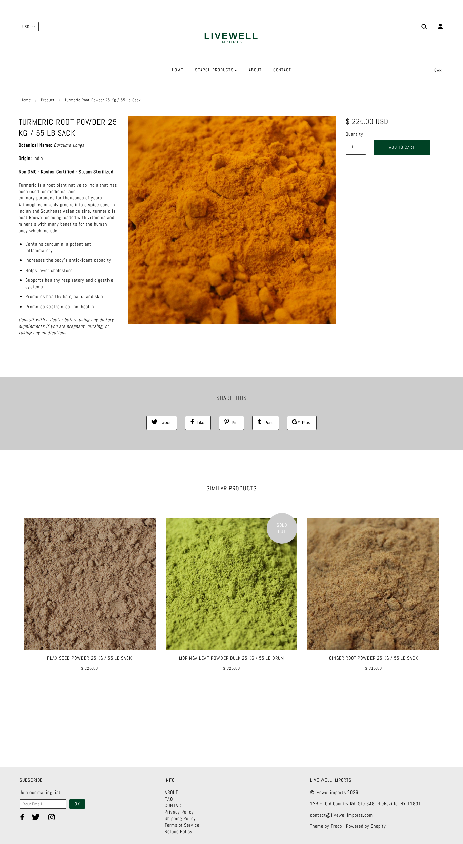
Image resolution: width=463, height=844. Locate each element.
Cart (439, 70)
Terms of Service (182, 825)
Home (26, 100)
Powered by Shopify (366, 826)
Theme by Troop (326, 826)
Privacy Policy (179, 812)
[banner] (231, 38)
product (48, 100)
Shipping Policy (180, 818)
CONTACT (174, 805)
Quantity (354, 134)
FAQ (169, 799)
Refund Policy (179, 831)
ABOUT (171, 792)
